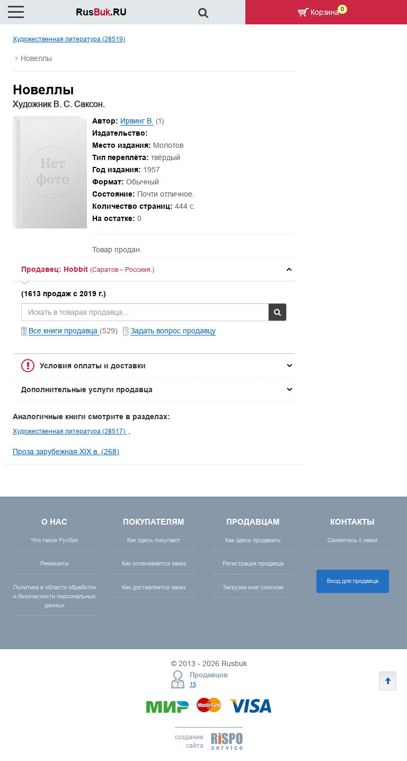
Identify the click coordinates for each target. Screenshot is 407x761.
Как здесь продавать (253, 540)
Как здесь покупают (153, 540)
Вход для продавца (352, 581)
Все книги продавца (64, 330)
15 (193, 684)
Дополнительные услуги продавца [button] (87, 389)
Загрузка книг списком (253, 587)
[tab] (154, 269)
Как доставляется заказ (153, 587)
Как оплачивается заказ (154, 563)
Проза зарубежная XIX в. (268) (66, 451)
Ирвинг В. (137, 121)
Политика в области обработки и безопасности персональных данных (54, 596)
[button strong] (154, 269)
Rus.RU (101, 11)
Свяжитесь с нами (352, 540)
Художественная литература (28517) (70, 431)
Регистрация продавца (253, 563)
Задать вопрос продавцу (173, 330)
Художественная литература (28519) (69, 39)
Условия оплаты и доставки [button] (93, 365)
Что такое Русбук (54, 540)
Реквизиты (54, 563)
